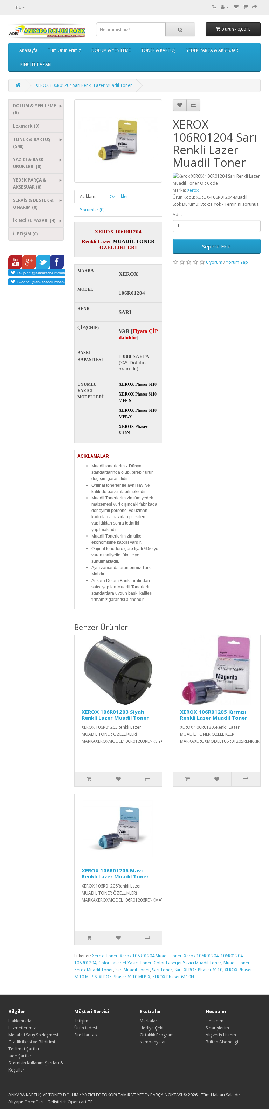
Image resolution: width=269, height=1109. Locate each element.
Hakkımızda (20, 1021)
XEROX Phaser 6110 (203, 970)
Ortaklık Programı (157, 1035)
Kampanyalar (153, 1042)
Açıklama (89, 196)
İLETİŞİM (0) (25, 234)
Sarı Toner (162, 970)
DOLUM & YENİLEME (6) (34, 109)
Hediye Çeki (151, 1028)
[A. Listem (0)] (236, 7)
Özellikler (119, 196)
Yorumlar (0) (92, 210)
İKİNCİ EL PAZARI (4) (34, 221)
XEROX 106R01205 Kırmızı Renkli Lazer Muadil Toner (213, 714)
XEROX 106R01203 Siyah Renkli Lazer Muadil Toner (115, 714)
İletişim (81, 1021)
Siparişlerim (217, 1028)
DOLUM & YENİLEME (111, 50)
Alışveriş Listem (221, 1035)
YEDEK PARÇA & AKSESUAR (212, 50)
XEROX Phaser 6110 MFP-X (124, 977)
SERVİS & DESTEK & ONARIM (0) (33, 203)
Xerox (193, 190)
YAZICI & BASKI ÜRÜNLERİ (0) (29, 163)
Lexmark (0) (26, 126)
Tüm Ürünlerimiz (64, 50)
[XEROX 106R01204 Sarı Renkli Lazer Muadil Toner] (118, 141)
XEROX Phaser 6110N (173, 977)
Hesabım (214, 1021)
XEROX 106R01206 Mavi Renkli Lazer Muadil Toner (115, 873)
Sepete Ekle (216, 246)
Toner (112, 956)
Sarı (178, 970)
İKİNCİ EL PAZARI (35, 64)
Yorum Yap (237, 262)
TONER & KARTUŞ (158, 50)
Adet (177, 215)
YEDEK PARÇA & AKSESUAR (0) (29, 183)
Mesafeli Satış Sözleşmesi (33, 1035)
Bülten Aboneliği (222, 1042)
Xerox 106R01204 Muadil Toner (151, 956)
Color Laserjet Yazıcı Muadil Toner (187, 963)
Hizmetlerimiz (22, 1028)
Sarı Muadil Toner (132, 970)
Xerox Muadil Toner (93, 970)
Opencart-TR (80, 1102)
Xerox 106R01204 (201, 956)
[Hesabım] (225, 7)
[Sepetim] (245, 7)
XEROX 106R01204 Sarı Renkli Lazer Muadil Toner (84, 85)
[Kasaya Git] (254, 7)
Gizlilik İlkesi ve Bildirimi (31, 1042)
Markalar (148, 1021)
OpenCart (34, 1102)
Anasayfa (28, 50)
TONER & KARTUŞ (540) (31, 142)
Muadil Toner (236, 963)
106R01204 (232, 956)
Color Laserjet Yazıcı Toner (125, 963)
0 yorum (214, 262)
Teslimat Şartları (24, 1049)
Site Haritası (86, 1035)
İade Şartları (20, 1056)
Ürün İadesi (85, 1028)
